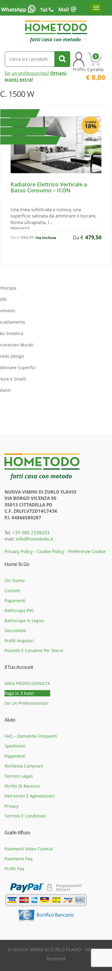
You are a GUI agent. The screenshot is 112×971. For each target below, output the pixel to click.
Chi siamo (14, 580)
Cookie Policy (50, 551)
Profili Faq (14, 868)
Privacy (11, 806)
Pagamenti (15, 600)
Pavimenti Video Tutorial (28, 849)
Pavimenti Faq (18, 859)
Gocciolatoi (15, 630)
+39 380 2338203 (31, 532)
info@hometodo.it (34, 539)
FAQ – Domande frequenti (30, 736)
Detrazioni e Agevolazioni (29, 796)
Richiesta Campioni (23, 766)
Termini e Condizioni (25, 816)
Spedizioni (14, 746)
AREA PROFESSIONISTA (27, 683)
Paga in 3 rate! (19, 693)
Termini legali (18, 776)
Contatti (12, 590)
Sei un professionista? (26, 703)
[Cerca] (62, 59)
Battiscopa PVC (19, 610)
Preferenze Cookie (86, 551)
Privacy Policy (18, 551)
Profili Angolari (19, 640)
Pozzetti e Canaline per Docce (33, 650)
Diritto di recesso (22, 786)
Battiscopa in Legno (24, 620)
